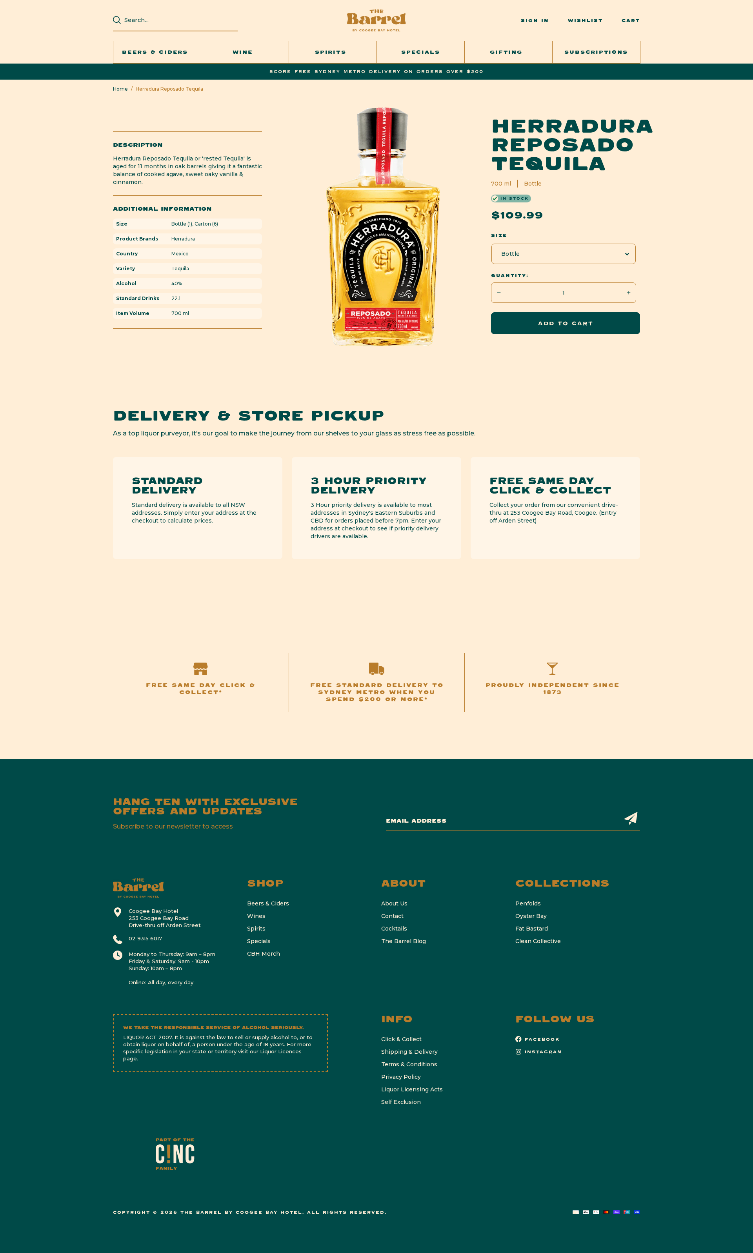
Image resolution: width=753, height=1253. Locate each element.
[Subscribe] (631, 818)
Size (499, 235)
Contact (392, 916)
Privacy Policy (401, 1076)
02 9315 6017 (145, 938)
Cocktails (394, 928)
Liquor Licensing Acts (412, 1089)
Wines (256, 916)
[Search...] (117, 20)
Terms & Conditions (409, 1064)
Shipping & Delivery (409, 1051)
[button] (157, 52)
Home (120, 89)
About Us (394, 903)
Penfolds (528, 903)
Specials (259, 941)
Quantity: (510, 275)
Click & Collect (401, 1039)
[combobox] (179, 20)
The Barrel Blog (403, 941)
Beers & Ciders (268, 903)
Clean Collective (538, 941)
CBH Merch (263, 953)
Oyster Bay (531, 916)
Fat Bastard (531, 928)
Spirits (256, 928)
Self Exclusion (401, 1101)
